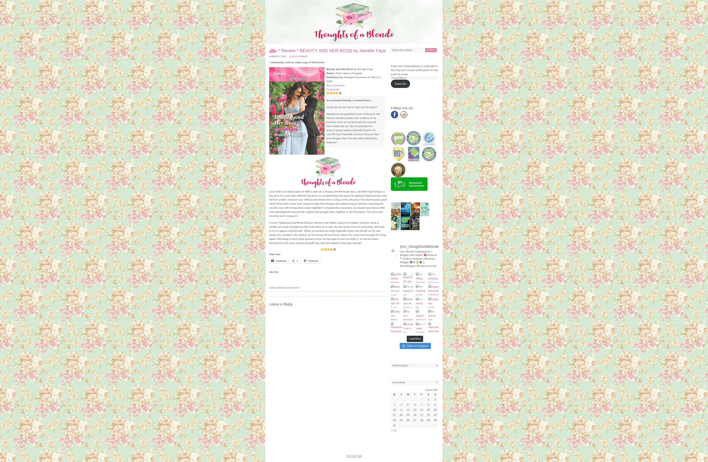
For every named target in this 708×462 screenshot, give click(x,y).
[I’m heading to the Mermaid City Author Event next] (421, 290)
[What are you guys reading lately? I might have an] (396, 290)
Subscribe (400, 83)
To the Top (354, 456)
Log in (419, 445)
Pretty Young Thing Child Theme (335, 445)
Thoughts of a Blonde (354, 22)
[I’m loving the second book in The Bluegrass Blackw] (421, 302)
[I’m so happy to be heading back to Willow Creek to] (408, 290)
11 (401, 409)
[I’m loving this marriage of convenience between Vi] (433, 315)
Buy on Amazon (335, 85)
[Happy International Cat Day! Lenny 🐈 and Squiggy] (433, 290)
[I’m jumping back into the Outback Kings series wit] (433, 277)
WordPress (404, 445)
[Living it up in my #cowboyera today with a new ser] (408, 327)
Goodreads (332, 89)
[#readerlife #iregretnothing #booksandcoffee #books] (396, 327)
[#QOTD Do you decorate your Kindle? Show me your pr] (408, 277)
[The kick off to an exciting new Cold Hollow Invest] (396, 302)
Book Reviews (291, 288)
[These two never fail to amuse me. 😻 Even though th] (433, 302)
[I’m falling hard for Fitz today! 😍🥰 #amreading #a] (421, 277)
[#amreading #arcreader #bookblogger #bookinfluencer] (433, 327)
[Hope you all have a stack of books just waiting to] (408, 302)
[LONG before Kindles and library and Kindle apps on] (396, 277)
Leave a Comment (299, 56)
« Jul (393, 430)
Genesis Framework (378, 445)
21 (421, 415)
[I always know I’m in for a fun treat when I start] (421, 315)
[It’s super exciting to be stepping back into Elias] (421, 327)
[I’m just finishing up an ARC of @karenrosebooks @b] (408, 315)
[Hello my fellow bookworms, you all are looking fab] (396, 315)
